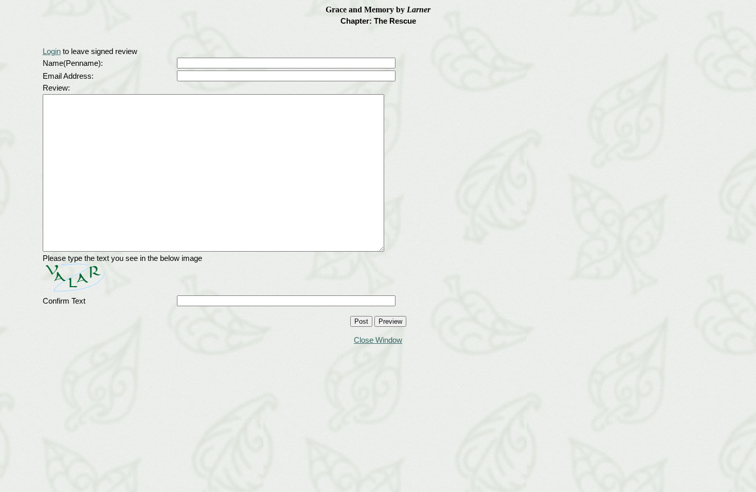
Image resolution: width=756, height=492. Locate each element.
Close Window (378, 340)
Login (52, 51)
